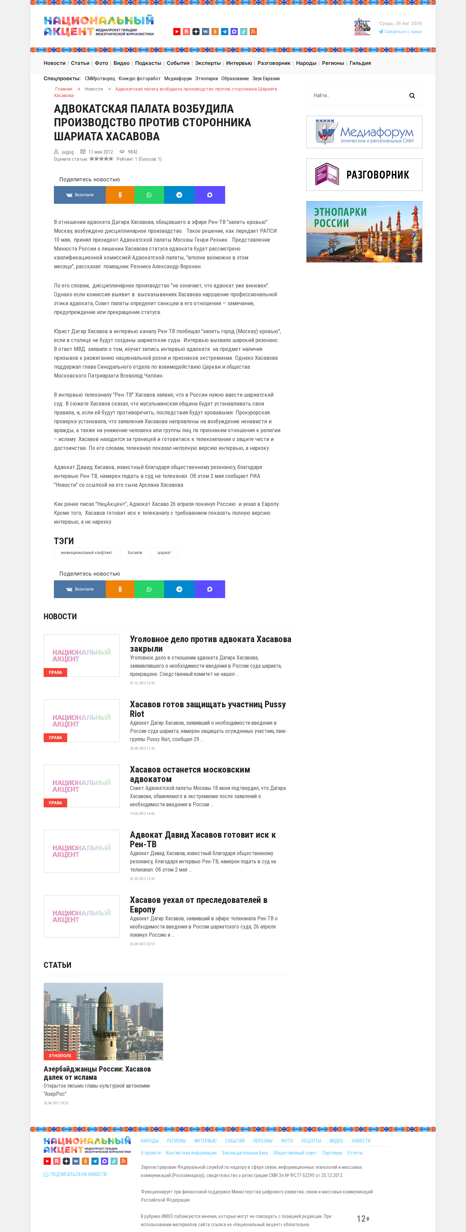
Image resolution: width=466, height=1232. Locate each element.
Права (55, 672)
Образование (235, 78)
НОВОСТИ (361, 1141)
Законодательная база (245, 1153)
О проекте (151, 1153)
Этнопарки (206, 78)
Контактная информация (191, 1153)
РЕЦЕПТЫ (311, 1141)
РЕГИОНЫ (176, 1141)
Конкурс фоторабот (140, 78)
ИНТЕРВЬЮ (205, 1141)
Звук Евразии (266, 78)
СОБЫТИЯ (235, 1141)
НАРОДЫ (150, 1141)
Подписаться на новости (77, 1174)
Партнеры (332, 1153)
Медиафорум (178, 78)
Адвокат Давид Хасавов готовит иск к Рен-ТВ (203, 839)
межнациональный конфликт (86, 552)
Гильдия (360, 63)
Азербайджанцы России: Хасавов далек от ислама (97, 1073)
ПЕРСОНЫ (263, 1141)
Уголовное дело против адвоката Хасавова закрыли (210, 643)
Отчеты (355, 1153)
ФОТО (287, 1141)
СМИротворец (100, 78)
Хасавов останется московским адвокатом (190, 774)
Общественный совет (295, 1153)
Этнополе (60, 1055)
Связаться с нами (402, 31)
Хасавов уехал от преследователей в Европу (198, 904)
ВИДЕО (336, 1141)
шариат (164, 552)
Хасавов (135, 552)
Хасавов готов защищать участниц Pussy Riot (208, 709)
